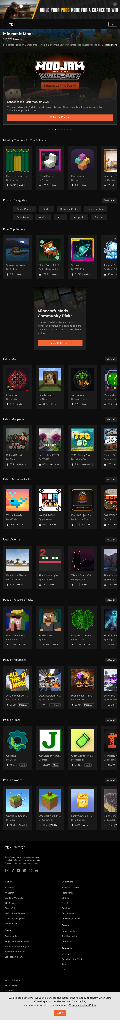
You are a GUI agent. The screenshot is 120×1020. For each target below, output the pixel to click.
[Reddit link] (36, 870)
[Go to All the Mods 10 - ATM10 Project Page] (17, 687)
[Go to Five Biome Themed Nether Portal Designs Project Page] (17, 567)
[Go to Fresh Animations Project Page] (17, 627)
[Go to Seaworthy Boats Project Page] (17, 257)
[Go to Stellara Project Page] (82, 257)
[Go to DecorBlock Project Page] (82, 168)
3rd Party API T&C (14, 957)
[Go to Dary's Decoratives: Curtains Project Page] (17, 168)
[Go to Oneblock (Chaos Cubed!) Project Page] (17, 808)
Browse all (109, 200)
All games (9, 888)
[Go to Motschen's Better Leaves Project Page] (82, 627)
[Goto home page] (11, 24)
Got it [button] (60, 1013)
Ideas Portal (67, 893)
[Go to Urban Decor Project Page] (50, 168)
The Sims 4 (10, 903)
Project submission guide (17, 941)
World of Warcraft (14, 898)
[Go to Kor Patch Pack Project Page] (50, 507)
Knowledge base (70, 931)
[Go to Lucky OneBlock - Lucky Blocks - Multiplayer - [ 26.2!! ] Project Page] (82, 808)
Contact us (67, 941)
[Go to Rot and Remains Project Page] (17, 447)
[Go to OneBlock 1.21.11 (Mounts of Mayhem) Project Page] (50, 808)
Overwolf (66, 954)
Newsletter (67, 903)
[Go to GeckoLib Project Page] (17, 748)
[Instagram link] (7, 870)
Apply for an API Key (15, 952)
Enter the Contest (60, 117)
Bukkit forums (68, 913)
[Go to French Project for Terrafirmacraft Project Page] (82, 507)
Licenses (9, 991)
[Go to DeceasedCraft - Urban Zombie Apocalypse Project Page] (50, 687)
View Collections (60, 343)
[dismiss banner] (115, 4)
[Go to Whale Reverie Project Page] (17, 507)
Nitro (64, 969)
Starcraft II (10, 908)
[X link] (30, 870)
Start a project (12, 936)
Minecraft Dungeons (15, 919)
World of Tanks (12, 924)
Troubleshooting (69, 936)
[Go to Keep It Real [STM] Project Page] (50, 447)
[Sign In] (112, 24)
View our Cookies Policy (82, 1005)
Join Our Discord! (70, 888)
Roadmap (66, 908)
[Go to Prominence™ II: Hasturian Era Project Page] (82, 687)
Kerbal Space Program (15, 913)
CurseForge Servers (71, 919)
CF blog (65, 898)
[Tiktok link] (13, 870)
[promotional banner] (60, 9)
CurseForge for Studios (73, 959)
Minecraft (9, 893)
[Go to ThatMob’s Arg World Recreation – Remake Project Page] (50, 567)
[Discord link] (25, 870)
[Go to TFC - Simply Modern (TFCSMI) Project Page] (82, 447)
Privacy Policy (11, 986)
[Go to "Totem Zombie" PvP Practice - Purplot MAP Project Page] (82, 567)
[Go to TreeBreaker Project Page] (82, 387)
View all (111, 359)
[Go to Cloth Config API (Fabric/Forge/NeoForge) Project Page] (82, 748)
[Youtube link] (19, 870)
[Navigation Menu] (4, 24)
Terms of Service (12, 981)
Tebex (64, 964)
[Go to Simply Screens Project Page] (50, 387)
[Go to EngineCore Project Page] (17, 387)
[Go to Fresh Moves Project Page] (50, 627)
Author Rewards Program (17, 947)
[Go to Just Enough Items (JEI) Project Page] (50, 748)
